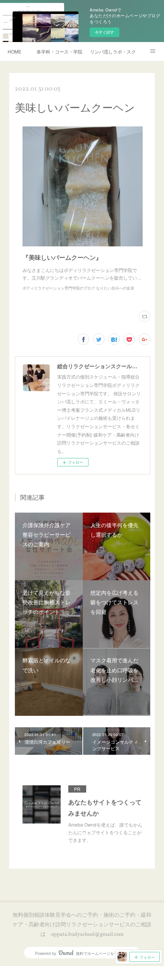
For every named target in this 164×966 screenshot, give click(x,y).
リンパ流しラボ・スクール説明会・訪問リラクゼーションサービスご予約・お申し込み (113, 51)
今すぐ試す (104, 32)
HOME (14, 51)
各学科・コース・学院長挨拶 (59, 51)
